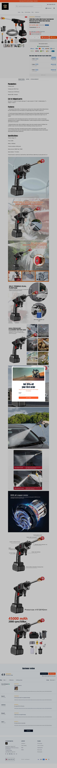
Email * (20, 392)
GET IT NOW (28, 397)
